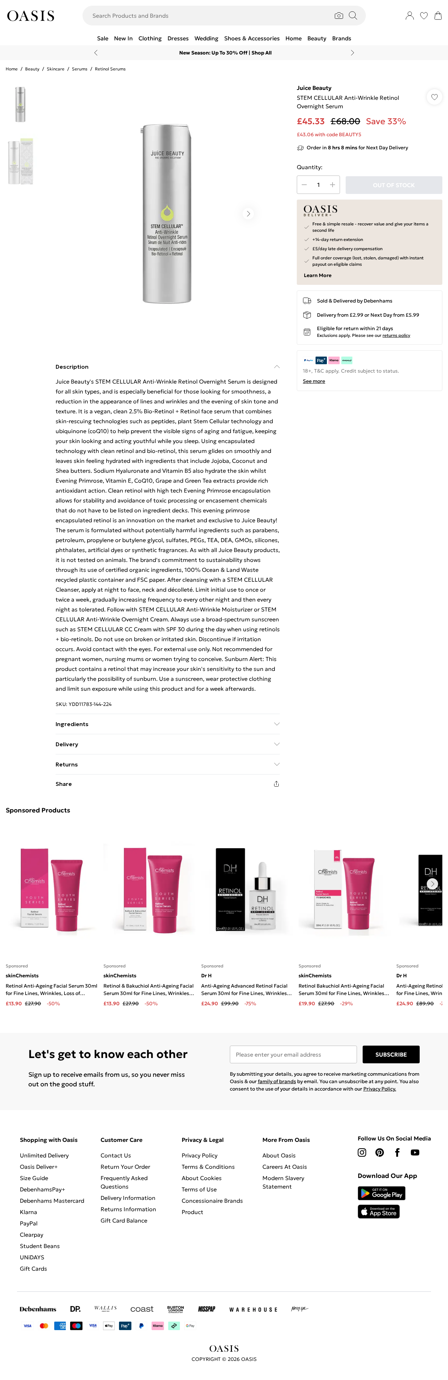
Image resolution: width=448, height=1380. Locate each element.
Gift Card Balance (124, 1220)
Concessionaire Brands (212, 1200)
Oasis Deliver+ (39, 1166)
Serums (79, 68)
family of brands (277, 1081)
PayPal (29, 1223)
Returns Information (128, 1209)
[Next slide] (352, 52)
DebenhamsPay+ (42, 1189)
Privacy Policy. (379, 1089)
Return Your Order (125, 1166)
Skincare (55, 68)
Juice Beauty (314, 87)
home (12, 68)
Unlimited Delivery (44, 1155)
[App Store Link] (382, 1202)
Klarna (28, 1211)
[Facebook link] (397, 1152)
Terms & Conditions (208, 1166)
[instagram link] (362, 1152)
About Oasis (279, 1155)
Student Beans (40, 1245)
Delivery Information (128, 1197)
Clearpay (31, 1234)
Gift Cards (33, 1268)
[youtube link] (415, 1152)
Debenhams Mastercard (52, 1200)
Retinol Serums (110, 68)
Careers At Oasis (284, 1166)
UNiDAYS (32, 1257)
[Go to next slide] (248, 213)
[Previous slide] (95, 52)
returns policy (396, 335)
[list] (167, 214)
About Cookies (202, 1177)
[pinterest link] (379, 1152)
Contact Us (116, 1155)
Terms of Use (199, 1189)
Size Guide (34, 1177)
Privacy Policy (199, 1155)
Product (192, 1211)
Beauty (32, 68)
